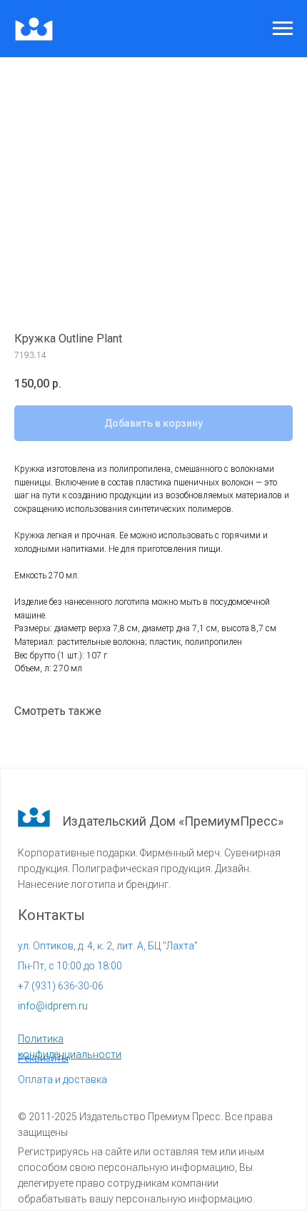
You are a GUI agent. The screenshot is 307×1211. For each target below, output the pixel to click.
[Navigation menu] (283, 28)
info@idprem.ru (53, 1006)
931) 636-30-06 (61, 986)
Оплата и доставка (62, 1079)
